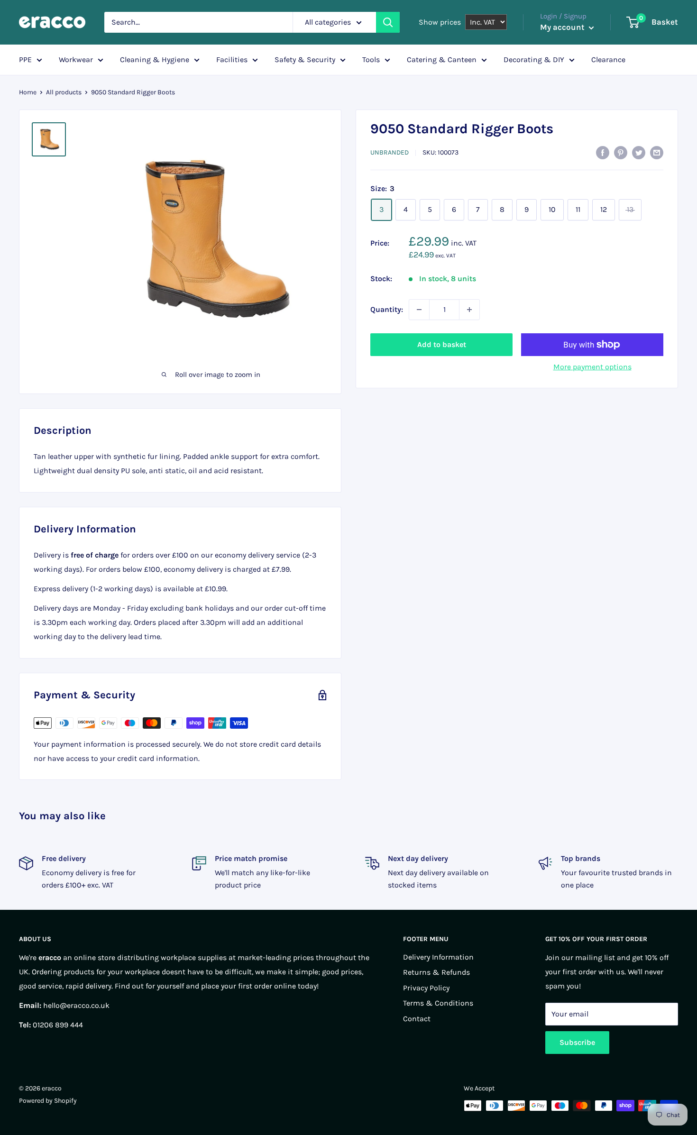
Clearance (608, 59)
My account (563, 27)
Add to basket (441, 344)
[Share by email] (656, 152)
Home (28, 92)
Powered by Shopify (48, 1101)
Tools (371, 59)
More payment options (592, 366)
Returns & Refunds (436, 972)
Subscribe (577, 1042)
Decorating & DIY (534, 59)
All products (64, 92)
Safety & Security (305, 59)
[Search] (388, 22)
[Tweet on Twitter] (638, 152)
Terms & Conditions (438, 1002)
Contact (417, 1018)
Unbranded (389, 152)
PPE (25, 59)
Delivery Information (438, 956)
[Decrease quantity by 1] (419, 310)
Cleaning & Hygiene (154, 59)
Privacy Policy (426, 987)
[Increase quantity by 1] (469, 310)
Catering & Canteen (442, 59)
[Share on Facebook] (602, 152)
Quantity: (386, 309)
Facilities (232, 59)
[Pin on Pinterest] (620, 152)
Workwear (76, 59)
